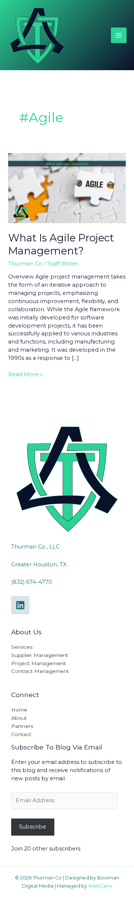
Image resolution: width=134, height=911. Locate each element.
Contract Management (40, 671)
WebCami (100, 886)
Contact (21, 734)
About (19, 718)
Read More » (25, 374)
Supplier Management (39, 655)
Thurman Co (25, 263)
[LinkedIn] (20, 605)
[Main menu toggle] (119, 35)
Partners (22, 726)
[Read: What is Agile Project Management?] (66, 187)
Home (19, 710)
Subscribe (32, 826)
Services (21, 647)
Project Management (38, 663)
